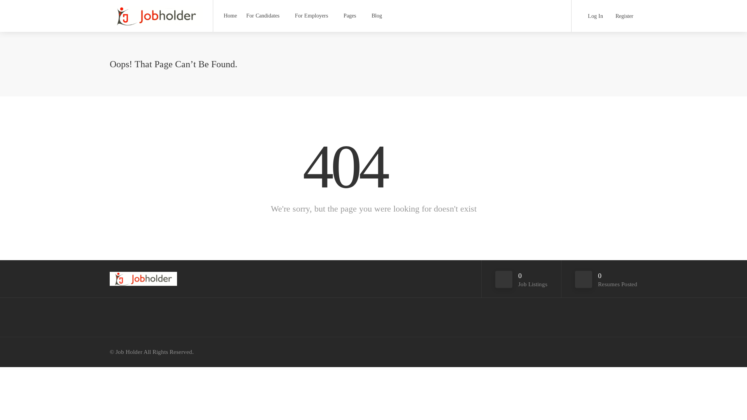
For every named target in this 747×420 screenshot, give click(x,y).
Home (230, 16)
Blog (377, 16)
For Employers (311, 16)
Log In (594, 16)
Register (623, 16)
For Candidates (262, 16)
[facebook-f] (619, 352)
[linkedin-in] (632, 352)
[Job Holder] (156, 17)
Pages (350, 16)
